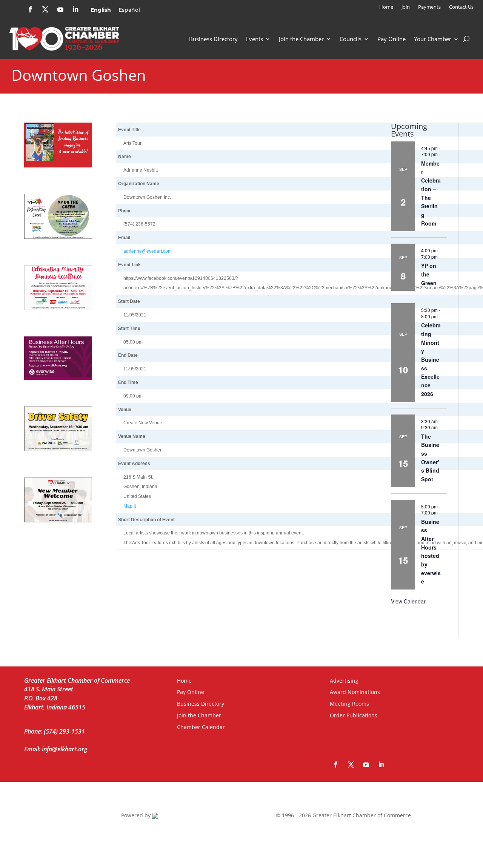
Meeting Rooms (349, 703)
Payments (429, 7)
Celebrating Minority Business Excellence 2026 (431, 359)
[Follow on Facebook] (30, 9)
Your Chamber (432, 39)
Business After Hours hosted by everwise (431, 551)
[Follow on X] (45, 9)
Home (386, 7)
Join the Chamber (301, 39)
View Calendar (408, 601)
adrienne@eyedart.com (147, 251)
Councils (350, 39)
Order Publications (353, 715)
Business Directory (213, 39)
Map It (129, 506)
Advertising (344, 680)
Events (254, 39)
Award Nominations (355, 691)
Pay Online (391, 39)
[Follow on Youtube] (60, 9)
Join (405, 7)
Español (129, 9)
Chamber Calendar (201, 727)
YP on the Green (429, 274)
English (101, 9)
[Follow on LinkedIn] (75, 9)
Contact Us (461, 7)
